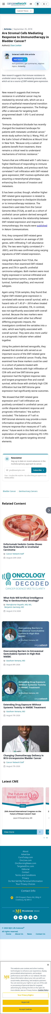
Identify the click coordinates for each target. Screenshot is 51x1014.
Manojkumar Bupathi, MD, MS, (19, 604)
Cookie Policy (43, 990)
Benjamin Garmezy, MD (14, 607)
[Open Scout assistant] (37, 4)
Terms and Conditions (25, 875)
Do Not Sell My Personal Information (25, 881)
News (29, 934)
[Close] (48, 964)
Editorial (25, 869)
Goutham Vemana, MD (15, 660)
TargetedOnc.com (25, 866)
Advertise (25, 854)
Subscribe (37, 470)
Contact (25, 872)
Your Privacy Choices (25, 884)
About (25, 851)
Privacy (25, 878)
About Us (19, 934)
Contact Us (40, 934)
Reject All (25, 1002)
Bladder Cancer (9, 491)
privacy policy (9, 477)
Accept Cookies (25, 1009)
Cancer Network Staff (15, 554)
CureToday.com (25, 857)
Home (8, 934)
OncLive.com (26, 860)
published (42, 225)
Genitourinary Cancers (28, 491)
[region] (25, 987)
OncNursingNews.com (25, 863)
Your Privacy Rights (25, 995)
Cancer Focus (22, 11)
